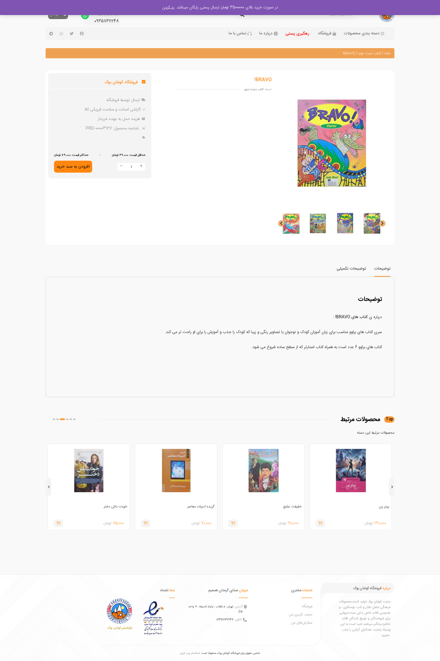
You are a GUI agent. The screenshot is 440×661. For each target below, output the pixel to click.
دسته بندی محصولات (361, 34)
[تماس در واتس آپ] (85, 17)
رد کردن (168, 7)
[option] (372, 223)
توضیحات (382, 268)
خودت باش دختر (115, 507)
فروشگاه (324, 34)
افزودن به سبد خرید (73, 166)
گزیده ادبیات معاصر (200, 507)
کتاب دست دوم (370, 53)
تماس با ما (237, 34)
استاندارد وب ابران (190, 653)
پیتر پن (384, 507)
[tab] (382, 271)
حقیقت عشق (292, 507)
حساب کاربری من (300, 614)
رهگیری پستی (297, 33)
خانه (387, 53)
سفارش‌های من (301, 623)
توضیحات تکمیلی (351, 268)
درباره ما (265, 34)
